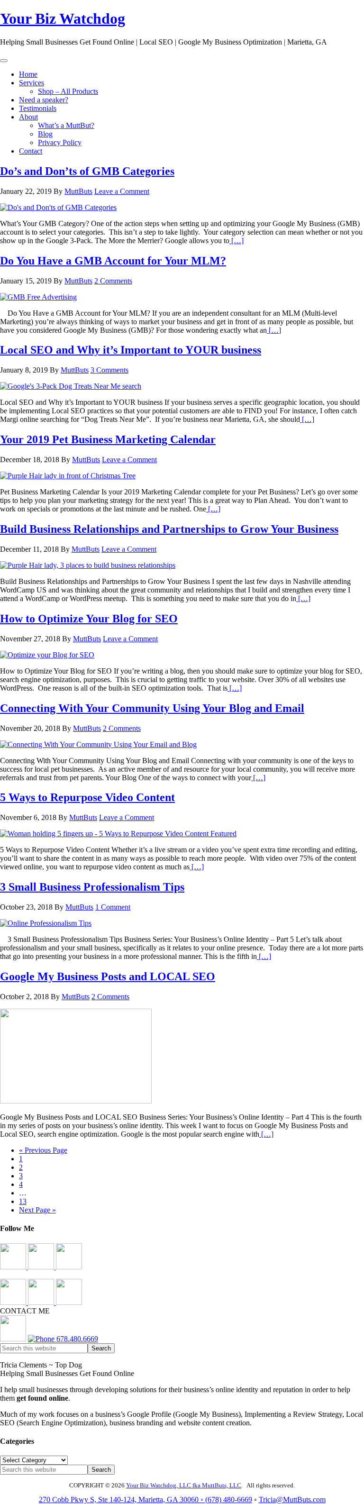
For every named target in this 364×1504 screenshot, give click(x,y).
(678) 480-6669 (228, 1499)
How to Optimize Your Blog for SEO (89, 618)
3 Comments (109, 370)
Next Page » (37, 1210)
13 (23, 1201)
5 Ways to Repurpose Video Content (87, 797)
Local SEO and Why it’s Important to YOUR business (130, 350)
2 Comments (113, 281)
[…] (236, 241)
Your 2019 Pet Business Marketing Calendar (108, 439)
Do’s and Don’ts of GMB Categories (87, 171)
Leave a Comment (121, 191)
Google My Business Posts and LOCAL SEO (107, 976)
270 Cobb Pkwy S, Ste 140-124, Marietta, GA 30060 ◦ (122, 1499)
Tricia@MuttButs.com (292, 1499)
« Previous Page (43, 1150)
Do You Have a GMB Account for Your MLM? (113, 261)
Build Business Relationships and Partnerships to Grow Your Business (169, 529)
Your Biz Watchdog (62, 18)
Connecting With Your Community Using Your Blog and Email (152, 708)
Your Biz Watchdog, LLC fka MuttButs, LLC (183, 1485)
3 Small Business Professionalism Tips (92, 887)
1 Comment (112, 907)
